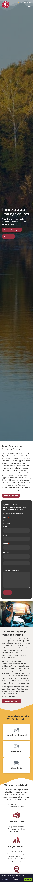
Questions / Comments (11, 570)
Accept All (28, 879)
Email (5, 535)
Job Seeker (8, 520)
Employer (8, 523)
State (4, 566)
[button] (29, 6)
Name (5, 526)
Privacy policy (4, 879)
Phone (6, 543)
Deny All (16, 879)
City (4, 560)
